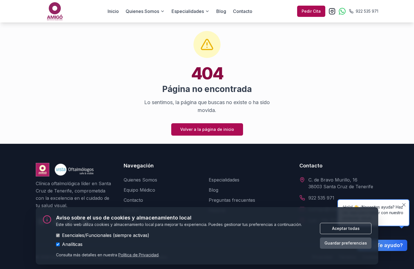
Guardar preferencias (345, 243)
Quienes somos (142, 11)
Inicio (113, 11)
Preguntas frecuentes (232, 200)
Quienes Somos (140, 180)
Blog (221, 11)
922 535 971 (321, 198)
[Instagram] (332, 11)
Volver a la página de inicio (207, 129)
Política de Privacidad (138, 254)
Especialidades (188, 11)
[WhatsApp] (342, 11)
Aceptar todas (346, 228)
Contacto (242, 11)
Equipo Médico (139, 190)
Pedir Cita (311, 11)
